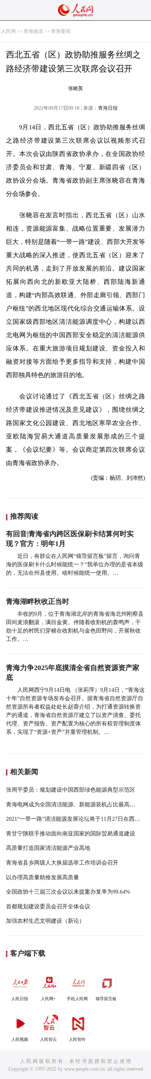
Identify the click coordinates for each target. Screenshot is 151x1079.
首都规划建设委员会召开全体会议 (48, 906)
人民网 (8, 31)
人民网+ (48, 998)
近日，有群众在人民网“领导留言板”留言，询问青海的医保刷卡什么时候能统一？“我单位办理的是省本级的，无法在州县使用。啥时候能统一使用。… (74, 564)
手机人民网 (77, 998)
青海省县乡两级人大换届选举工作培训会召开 (62, 863)
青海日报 (108, 108)
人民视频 (19, 1039)
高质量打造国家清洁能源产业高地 (48, 848)
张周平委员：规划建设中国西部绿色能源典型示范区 (70, 790)
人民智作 (77, 1039)
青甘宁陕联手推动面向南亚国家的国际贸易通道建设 (70, 833)
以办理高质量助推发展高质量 (42, 877)
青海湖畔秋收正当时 (37, 601)
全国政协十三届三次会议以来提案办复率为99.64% (68, 892)
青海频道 (33, 31)
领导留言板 (106, 998)
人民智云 (48, 1039)
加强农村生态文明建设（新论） (45, 921)
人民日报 (19, 998)
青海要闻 (61, 31)
